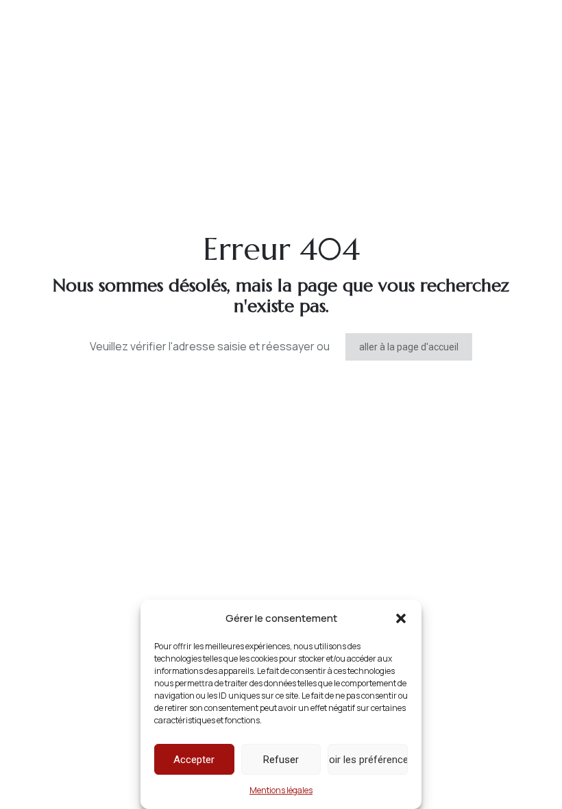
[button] (401, 618)
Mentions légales (281, 790)
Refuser (281, 759)
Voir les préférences (368, 759)
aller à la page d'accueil (409, 346)
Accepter (194, 759)
